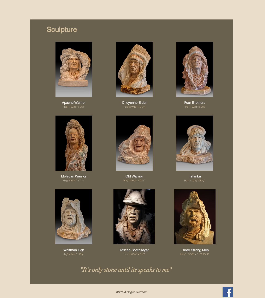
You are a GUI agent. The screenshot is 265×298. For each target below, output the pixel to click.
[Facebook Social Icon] (228, 292)
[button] (74, 75)
